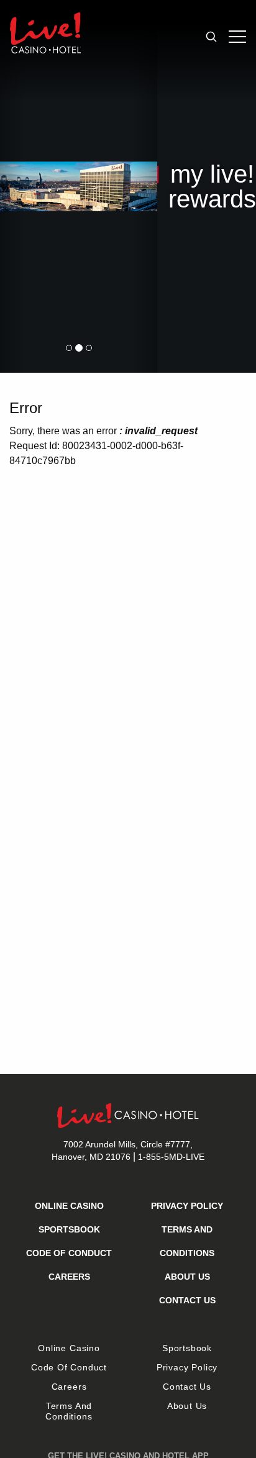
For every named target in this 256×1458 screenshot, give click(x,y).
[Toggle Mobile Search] (211, 36)
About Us (187, 1277)
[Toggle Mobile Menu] (237, 36)
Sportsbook (69, 1229)
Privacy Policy (187, 1206)
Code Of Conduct (69, 1253)
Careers (69, 1277)
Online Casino (69, 1206)
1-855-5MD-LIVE (171, 1157)
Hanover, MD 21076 (122, 1150)
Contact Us (187, 1300)
